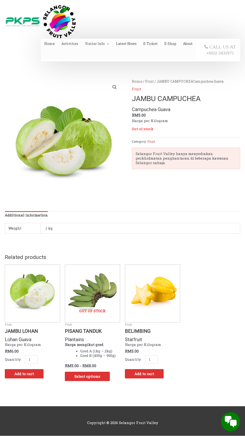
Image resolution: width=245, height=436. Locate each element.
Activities (69, 43)
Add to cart (24, 373)
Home (49, 43)
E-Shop (170, 43)
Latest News (126, 43)
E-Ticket (150, 43)
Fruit (149, 81)
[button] (114, 87)
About (188, 43)
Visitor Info (95, 43)
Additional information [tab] (26, 215)
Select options (87, 376)
